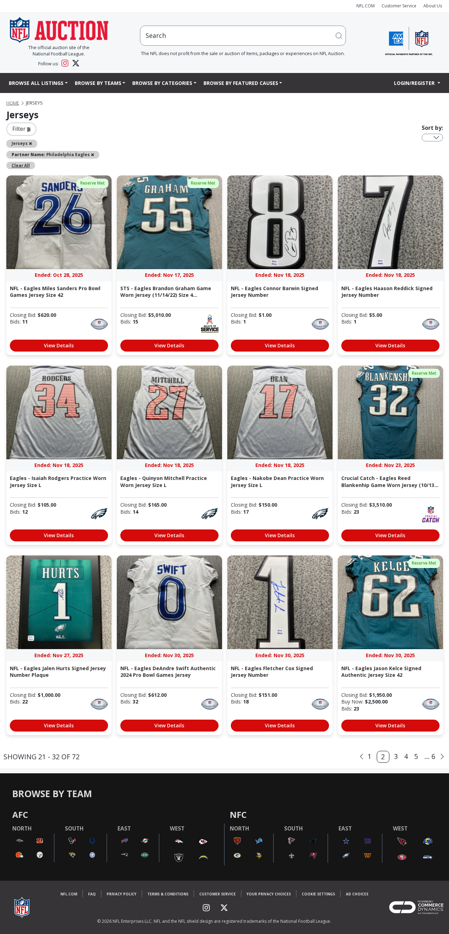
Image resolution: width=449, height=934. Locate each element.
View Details (59, 345)
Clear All (21, 165)
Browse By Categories (162, 83)
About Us (432, 6)
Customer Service (399, 6)
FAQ (92, 894)
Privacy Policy (121, 894)
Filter (19, 129)
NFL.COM (365, 6)
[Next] (442, 756)
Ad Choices (357, 894)
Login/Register (415, 83)
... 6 (429, 756)
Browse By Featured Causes (240, 83)
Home (12, 103)
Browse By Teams (98, 83)
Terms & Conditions (167, 894)
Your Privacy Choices (269, 894)
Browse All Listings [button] (36, 83)
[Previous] (361, 756)
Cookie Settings (318, 894)
